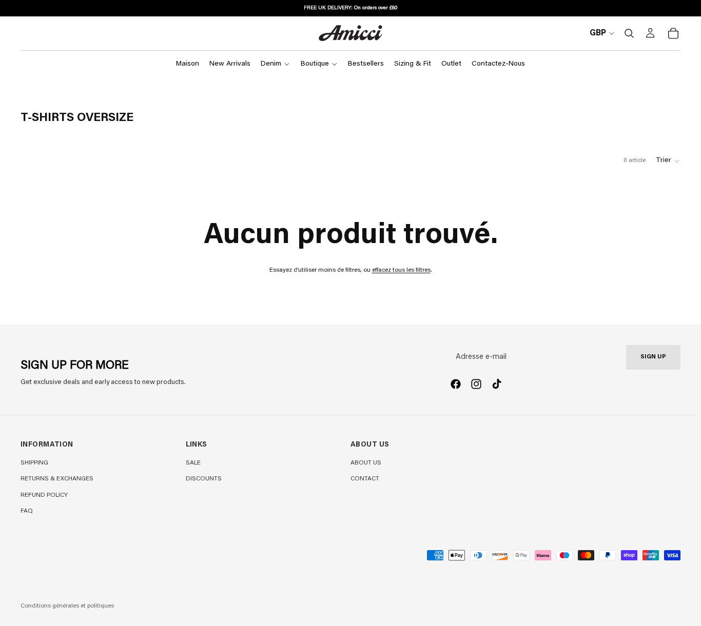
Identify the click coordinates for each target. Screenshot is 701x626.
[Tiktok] (497, 384)
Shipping (34, 463)
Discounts (204, 479)
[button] (668, 161)
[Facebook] (456, 384)
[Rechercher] (629, 33)
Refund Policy (44, 495)
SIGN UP (653, 357)
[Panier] (673, 33)
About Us (365, 463)
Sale (193, 463)
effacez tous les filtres (401, 270)
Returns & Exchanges (57, 479)
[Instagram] (476, 384)
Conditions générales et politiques (67, 606)
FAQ (27, 511)
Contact (364, 479)
